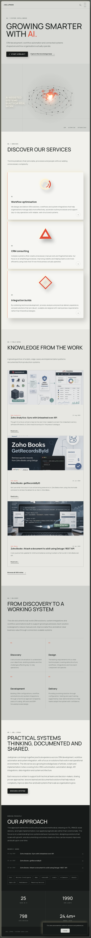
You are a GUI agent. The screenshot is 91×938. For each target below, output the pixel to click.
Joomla (54, 877)
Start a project (18, 54)
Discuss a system (17, 791)
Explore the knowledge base (43, 54)
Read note (15, 431)
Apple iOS (12, 882)
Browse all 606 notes (16, 572)
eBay (36, 877)
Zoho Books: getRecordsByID (25, 483)
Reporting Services (37, 882)
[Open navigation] (85, 5)
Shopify (74, 877)
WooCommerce (23, 882)
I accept (65, 930)
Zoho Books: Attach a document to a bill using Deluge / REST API (42, 548)
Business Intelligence (23, 877)
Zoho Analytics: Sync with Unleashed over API (34, 417)
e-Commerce (64, 877)
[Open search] (80, 5)
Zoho (10, 877)
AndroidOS (45, 877)
